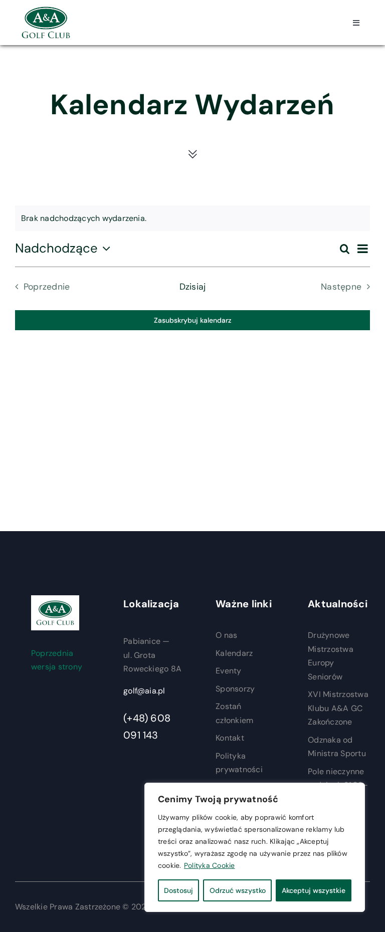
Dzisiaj (192, 286)
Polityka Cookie (209, 865)
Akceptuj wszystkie (313, 890)
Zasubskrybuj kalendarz (193, 320)
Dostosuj (178, 890)
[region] (254, 847)
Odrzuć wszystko (238, 890)
